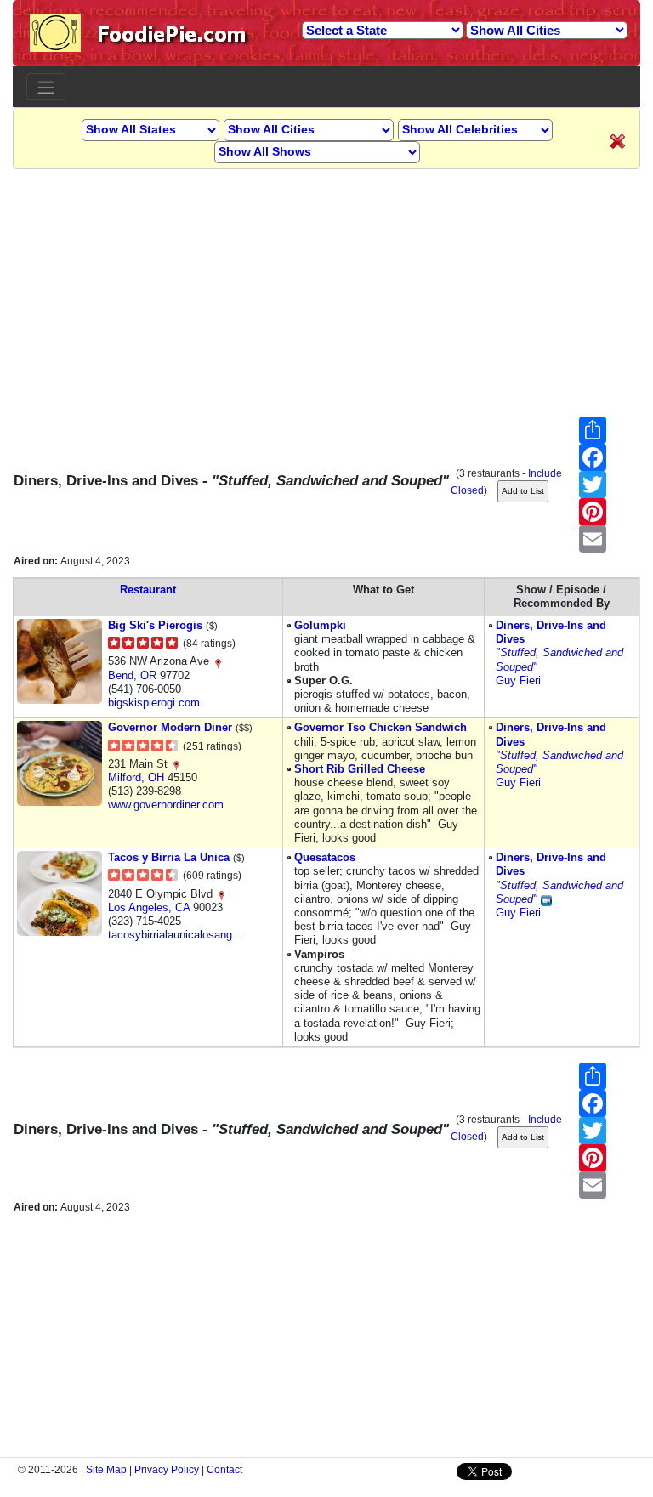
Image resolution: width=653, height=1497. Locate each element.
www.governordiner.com (166, 804)
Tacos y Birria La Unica (169, 857)
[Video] (546, 899)
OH (156, 777)
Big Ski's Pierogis (155, 625)
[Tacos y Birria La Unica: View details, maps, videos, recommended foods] (59, 893)
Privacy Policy (166, 1470)
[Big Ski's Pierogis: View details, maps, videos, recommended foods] (59, 660)
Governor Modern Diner (170, 727)
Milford (124, 777)
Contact (224, 1470)
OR (148, 675)
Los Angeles (138, 907)
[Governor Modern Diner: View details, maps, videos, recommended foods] (59, 763)
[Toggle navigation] (45, 86)
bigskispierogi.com (154, 702)
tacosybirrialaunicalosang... (175, 934)
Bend (120, 675)
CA (182, 907)
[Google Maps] (218, 661)
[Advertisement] (326, 288)
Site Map (106, 1470)
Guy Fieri (518, 680)
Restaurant (148, 589)
